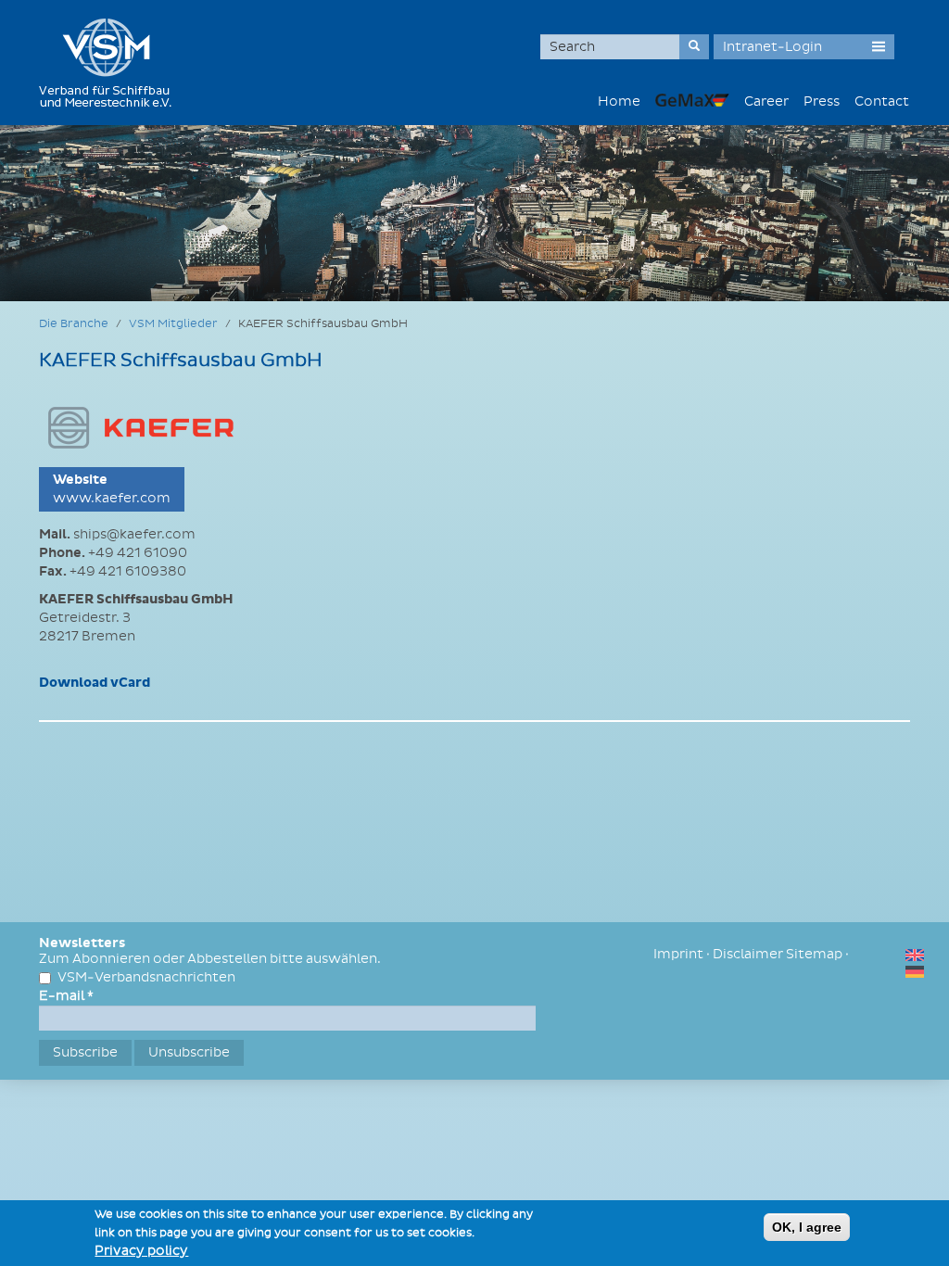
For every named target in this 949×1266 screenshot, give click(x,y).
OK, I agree (806, 1227)
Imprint (678, 954)
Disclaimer (748, 954)
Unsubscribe (189, 1052)
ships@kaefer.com (134, 534)
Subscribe (85, 1052)
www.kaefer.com (112, 498)
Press (821, 101)
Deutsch (914, 972)
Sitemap (814, 954)
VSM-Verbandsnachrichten (146, 977)
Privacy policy (141, 1251)
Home (619, 101)
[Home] (112, 63)
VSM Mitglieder (173, 324)
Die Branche (73, 324)
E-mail (66, 996)
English (914, 955)
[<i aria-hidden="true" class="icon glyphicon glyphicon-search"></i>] (694, 46)
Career (766, 101)
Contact (881, 101)
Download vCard (94, 683)
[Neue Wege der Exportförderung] (692, 99)
